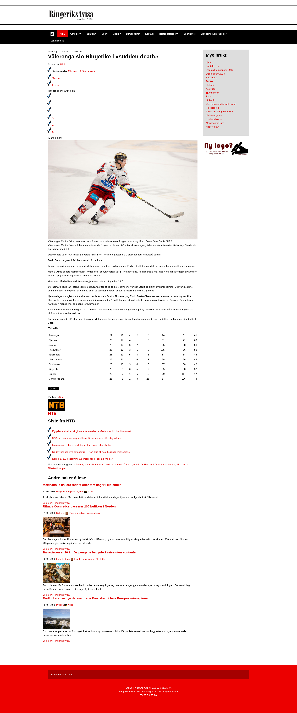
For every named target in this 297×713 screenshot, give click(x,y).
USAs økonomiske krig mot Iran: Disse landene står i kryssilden (86, 438)
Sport (104, 33)
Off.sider (75, 33)
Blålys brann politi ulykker (70, 491)
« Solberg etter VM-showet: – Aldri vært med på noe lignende (107, 464)
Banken (90, 33)
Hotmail (210, 85)
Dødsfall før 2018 (215, 73)
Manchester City (215, 123)
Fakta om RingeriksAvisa (219, 111)
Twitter (209, 81)
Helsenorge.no (214, 115)
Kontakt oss (212, 66)
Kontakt (149, 33)
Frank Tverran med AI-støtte (89, 559)
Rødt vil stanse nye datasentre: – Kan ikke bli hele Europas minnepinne (91, 451)
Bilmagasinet (133, 33)
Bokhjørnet (189, 33)
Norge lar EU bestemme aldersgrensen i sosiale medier (82, 458)
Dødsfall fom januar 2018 (219, 70)
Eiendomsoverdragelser (214, 33)
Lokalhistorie (57, 40)
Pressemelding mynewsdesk (84, 513)
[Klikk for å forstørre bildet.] (122, 189)
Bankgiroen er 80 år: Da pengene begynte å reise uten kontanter (90, 552)
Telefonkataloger (168, 33)
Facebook (211, 77)
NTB (62, 64)
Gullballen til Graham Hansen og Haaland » (164, 464)
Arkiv (62, 33)
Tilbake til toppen (57, 468)
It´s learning (212, 107)
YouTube (211, 88)
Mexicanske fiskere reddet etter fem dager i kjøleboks (81, 445)
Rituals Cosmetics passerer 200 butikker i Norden (79, 506)
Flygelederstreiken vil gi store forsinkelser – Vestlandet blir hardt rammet (91, 431)
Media (116, 33)
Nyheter (60, 513)
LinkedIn (210, 100)
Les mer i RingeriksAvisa (56, 502)
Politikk (60, 605)
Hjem (209, 62)
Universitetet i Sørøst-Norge (221, 104)
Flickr (209, 96)
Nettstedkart (212, 126)
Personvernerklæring (62, 674)
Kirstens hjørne (214, 119)
